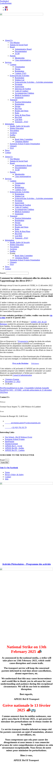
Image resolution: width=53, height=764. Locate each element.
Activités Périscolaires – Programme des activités (26, 564)
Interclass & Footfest (23, 89)
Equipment (19, 97)
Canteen (13, 65)
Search (2, 273)
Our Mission (15, 43)
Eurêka (12, 135)
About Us (9, 40)
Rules (17, 113)
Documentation (21, 51)
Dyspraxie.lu (23, 341)
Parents (13, 56)
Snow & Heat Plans (22, 115)
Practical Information (23, 102)
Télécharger (35, 363)
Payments (18, 84)
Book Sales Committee (24, 139)
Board (12, 47)
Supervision (19, 86)
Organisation (20, 67)
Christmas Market (22, 141)
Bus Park (18, 117)
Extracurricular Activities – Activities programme (34, 82)
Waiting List (19, 80)
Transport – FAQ (21, 122)
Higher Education (17, 128)
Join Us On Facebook (9, 468)
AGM (17, 54)
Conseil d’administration (22, 375)
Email (2, 460)
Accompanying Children (24, 93)
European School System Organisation (25, 144)
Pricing (17, 69)
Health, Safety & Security (20, 126)
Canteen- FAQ (20, 73)
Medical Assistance (22, 95)
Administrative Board (23, 49)
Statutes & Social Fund (19, 45)
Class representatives (23, 60)
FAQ (12, 148)
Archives (13, 133)
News (7, 150)
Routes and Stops (21, 111)
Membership (20, 58)
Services (8, 62)
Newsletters (14, 130)
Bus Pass (18, 108)
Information (9, 124)
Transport (13, 100)
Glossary (13, 146)
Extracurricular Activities (19, 76)
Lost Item (18, 119)
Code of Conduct (21, 91)
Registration (19, 71)
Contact (8, 152)
